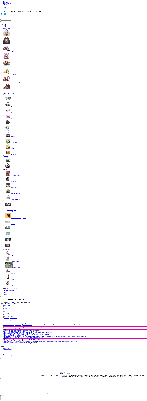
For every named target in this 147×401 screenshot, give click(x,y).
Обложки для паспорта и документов (18, 218)
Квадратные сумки (14, 142)
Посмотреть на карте (45, 376)
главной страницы (10, 302)
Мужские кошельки (11, 212)
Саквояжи (12, 51)
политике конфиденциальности (57, 393)
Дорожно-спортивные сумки (16, 106)
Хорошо (2, 395)
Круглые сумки (14, 130)
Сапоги (12, 279)
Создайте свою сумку (7, 3)
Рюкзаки (6, 311)
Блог (4, 361)
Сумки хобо (13, 148)
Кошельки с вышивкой (11, 209)
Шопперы (13, 136)
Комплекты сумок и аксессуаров (16, 89)
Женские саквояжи (14, 162)
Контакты (5, 4)
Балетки (12, 255)
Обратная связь (3, 384)
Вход (4, 6)
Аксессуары (12, 66)
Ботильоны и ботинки (15, 261)
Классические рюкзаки (15, 175)
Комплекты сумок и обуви (15, 82)
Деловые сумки (14, 154)
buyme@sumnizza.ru (66, 373)
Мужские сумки (14, 124)
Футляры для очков (15, 241)
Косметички (13, 230)
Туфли (12, 285)
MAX (7, 16)
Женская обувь (13, 74)
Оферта (4, 360)
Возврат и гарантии (7, 2)
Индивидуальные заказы (15, 35)
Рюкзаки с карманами (15, 199)
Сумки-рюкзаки (13, 181)
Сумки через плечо (14, 112)
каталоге (28, 302)
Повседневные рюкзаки (15, 193)
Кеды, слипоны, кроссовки (18, 267)
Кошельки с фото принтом (12, 211)
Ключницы (13, 224)
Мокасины (13, 273)
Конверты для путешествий (16, 247)
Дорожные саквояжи (15, 168)
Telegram (4, 16)
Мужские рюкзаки (14, 187)
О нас (4, 362)
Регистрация (5, 7)
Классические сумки (15, 100)
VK (1, 16)
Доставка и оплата (6, 1)
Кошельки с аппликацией (12, 208)
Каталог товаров (3, 25)
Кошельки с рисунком (11, 210)
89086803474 (3, 385)
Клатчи (12, 118)
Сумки (11, 43)
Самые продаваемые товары (6, 320)
